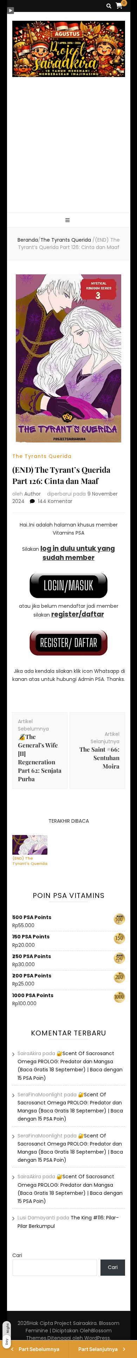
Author (32, 493)
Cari (17, 1255)
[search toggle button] (108, 6)
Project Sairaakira (75, 1323)
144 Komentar (55, 501)
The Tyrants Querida (42, 456)
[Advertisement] (68, 153)
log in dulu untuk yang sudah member (77, 553)
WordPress (97, 1337)
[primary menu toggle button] (68, 220)
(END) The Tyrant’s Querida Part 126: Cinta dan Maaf (29, 861)
